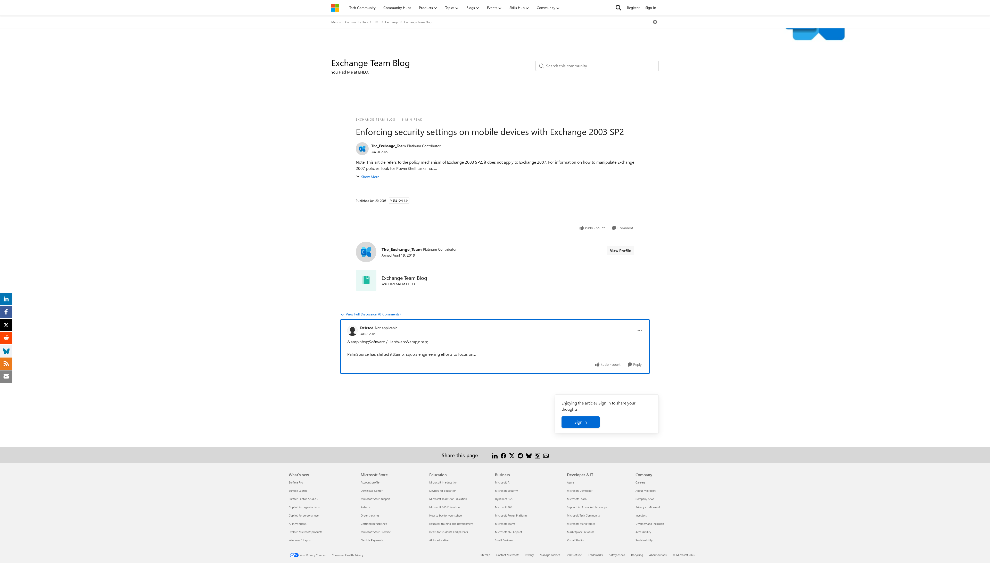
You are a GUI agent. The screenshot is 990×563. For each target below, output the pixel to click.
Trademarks (595, 555)
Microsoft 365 (503, 507)
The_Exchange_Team (388, 145)
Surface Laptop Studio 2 (303, 499)
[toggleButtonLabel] (655, 22)
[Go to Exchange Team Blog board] (366, 280)
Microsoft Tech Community (583, 515)
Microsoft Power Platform (511, 515)
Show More (370, 176)
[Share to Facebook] (503, 455)
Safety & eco (617, 555)
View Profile (620, 250)
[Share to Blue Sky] (529, 455)
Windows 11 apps (300, 540)
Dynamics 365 (504, 499)
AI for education (439, 540)
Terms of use (574, 555)
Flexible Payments (372, 540)
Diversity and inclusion (650, 524)
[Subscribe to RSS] (537, 455)
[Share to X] (512, 455)
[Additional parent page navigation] (376, 22)
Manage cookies (550, 555)
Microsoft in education (443, 482)
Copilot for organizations (304, 507)
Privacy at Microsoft (648, 507)
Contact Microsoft (507, 555)
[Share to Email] (546, 455)
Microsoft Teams (505, 524)
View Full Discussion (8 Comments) (373, 314)
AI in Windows (298, 524)
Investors (641, 515)
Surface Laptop (298, 491)
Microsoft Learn (577, 499)
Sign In (650, 7)
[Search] (618, 8)
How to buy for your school (446, 515)
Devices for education (442, 491)
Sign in (580, 422)
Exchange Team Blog (418, 22)
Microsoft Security (506, 491)
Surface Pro (296, 482)
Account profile (370, 482)
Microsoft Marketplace (581, 524)
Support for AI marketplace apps (587, 507)
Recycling (637, 555)
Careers (640, 482)
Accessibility (643, 532)
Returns (365, 507)
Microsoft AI (502, 482)
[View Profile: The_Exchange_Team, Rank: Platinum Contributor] (362, 148)
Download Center (372, 491)
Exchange (391, 22)
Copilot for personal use (304, 515)
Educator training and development (451, 524)
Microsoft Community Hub (349, 22)
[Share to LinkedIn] (495, 455)
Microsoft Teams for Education (448, 499)
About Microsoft (646, 491)
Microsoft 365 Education (444, 507)
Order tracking (370, 515)
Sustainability (644, 540)
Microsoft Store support (375, 499)
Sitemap (485, 555)
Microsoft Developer (579, 491)
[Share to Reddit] (520, 455)
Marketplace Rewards (580, 532)
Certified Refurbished (374, 524)
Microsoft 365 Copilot (508, 532)
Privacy (529, 555)
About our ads (658, 555)
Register (633, 7)
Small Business (504, 540)
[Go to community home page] (335, 8)
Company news (645, 499)
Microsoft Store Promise (376, 532)
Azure (570, 482)
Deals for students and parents (448, 532)
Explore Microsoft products (305, 532)
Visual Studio (575, 540)
